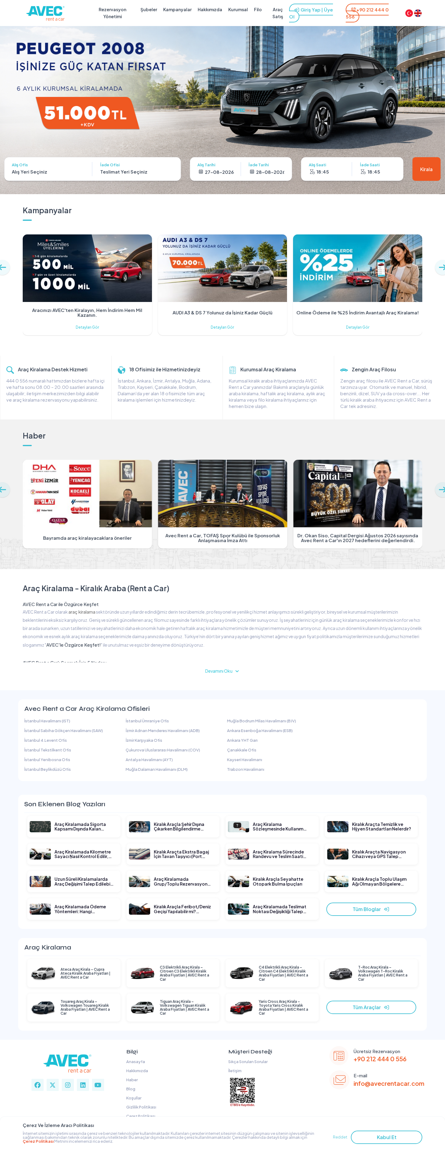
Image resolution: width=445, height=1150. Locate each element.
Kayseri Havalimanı (244, 759)
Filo (258, 9)
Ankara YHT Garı (242, 740)
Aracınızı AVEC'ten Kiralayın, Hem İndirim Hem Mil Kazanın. (87, 312)
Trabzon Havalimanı (245, 769)
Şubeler (148, 9)
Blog (130, 1088)
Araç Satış (277, 13)
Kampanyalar (177, 9)
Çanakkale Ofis (241, 749)
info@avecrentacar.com (389, 1083)
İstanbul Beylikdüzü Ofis (47, 769)
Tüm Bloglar (368, 909)
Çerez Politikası (38, 1141)
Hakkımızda (210, 9)
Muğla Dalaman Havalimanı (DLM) (157, 769)
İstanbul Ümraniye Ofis (147, 720)
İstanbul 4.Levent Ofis (45, 740)
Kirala (426, 169)
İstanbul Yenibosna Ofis (47, 759)
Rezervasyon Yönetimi (112, 13)
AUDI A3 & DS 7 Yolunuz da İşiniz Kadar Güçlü (222, 312)
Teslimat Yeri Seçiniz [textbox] (123, 171)
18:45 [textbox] (322, 171)
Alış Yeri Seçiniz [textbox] (29, 171)
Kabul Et (387, 1137)
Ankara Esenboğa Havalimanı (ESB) (260, 730)
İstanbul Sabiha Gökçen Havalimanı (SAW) (63, 730)
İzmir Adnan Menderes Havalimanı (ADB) (163, 730)
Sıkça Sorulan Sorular (247, 1061)
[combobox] (48, 172)
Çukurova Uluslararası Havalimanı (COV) (163, 749)
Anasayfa (135, 1061)
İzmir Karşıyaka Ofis (144, 740)
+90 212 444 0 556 (380, 1058)
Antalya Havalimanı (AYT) (149, 759)
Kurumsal (238, 9)
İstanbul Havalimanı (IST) (47, 720)
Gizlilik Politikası (140, 1107)
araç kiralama (81, 612)
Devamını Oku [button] (219, 671)
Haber (34, 435)
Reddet (340, 1137)
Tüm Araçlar (368, 1007)
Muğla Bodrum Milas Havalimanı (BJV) (261, 720)
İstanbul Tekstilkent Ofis (47, 749)
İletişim (234, 1070)
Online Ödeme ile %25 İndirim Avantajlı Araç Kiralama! (357, 312)
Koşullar (133, 1097)
